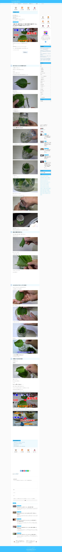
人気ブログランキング (42, 129)
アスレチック (42, 180)
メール (14, 492)
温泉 (41, 191)
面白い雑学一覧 (19, 3)
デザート (42, 185)
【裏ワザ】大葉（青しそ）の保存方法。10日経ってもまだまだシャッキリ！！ (22, 391)
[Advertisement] (25, 59)
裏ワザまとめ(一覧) (25, 3)
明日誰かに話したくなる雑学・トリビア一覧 (19, 442)
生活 (16, 474)
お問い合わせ (33, 547)
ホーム (14, 3)
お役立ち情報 (42, 177)
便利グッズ (42, 188)
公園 (46, 188)
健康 (44, 188)
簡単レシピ (46, 191)
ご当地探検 (48, 177)
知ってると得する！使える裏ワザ (18, 443)
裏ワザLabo (14, 17)
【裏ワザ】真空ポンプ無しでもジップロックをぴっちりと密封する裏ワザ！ (26, 534)
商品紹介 (37, 3)
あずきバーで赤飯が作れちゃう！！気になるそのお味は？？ (45, 54)
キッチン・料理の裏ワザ (16, 473)
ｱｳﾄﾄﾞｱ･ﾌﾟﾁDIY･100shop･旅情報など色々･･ (31, 548)
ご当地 (45, 177)
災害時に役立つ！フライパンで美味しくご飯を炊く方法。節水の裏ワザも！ (45, 56)
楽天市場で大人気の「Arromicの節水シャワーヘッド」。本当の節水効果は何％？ (45, 48)
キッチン (14, 474)
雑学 (41, 194)
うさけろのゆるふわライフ (31, 549)
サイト (14, 495)
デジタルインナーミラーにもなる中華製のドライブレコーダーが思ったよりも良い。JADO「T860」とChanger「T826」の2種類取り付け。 (45, 59)
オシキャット (46, 180)
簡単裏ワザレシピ (31, 3)
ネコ (44, 185)
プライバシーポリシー (29, 547)
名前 (14, 489)
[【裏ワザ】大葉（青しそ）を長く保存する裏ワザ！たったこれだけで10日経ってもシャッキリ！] (26, 471)
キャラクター (48, 182)
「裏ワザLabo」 (23, 446)
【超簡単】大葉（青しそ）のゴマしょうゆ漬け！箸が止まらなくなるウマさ (25, 409)
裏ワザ (17, 474)
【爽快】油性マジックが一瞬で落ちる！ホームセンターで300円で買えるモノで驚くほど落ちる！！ (45, 51)
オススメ (42, 182)
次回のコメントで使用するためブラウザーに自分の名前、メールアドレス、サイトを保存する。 (24, 498)
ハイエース (42, 3)
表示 (26, 52)
